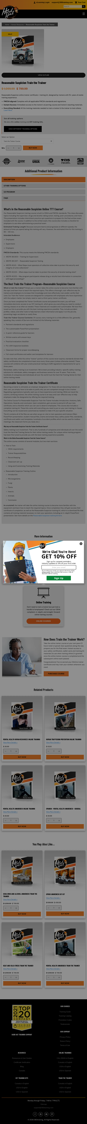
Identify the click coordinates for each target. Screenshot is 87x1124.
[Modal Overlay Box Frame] (43, 562)
